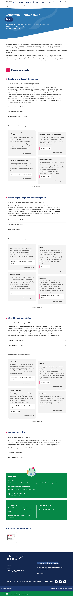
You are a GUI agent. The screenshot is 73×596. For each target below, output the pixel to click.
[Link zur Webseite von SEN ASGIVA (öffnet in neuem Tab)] (11, 537)
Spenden (70, 588)
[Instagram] (60, 581)
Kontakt (49, 2)
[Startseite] (11, 2)
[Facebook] (56, 581)
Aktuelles (20, 2)
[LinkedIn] (64, 581)
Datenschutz (61, 588)
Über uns (35, 2)
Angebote (28, 2)
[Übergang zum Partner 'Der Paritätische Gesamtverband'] (15, 570)
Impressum (54, 588)
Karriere (42, 2)
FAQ (66, 588)
